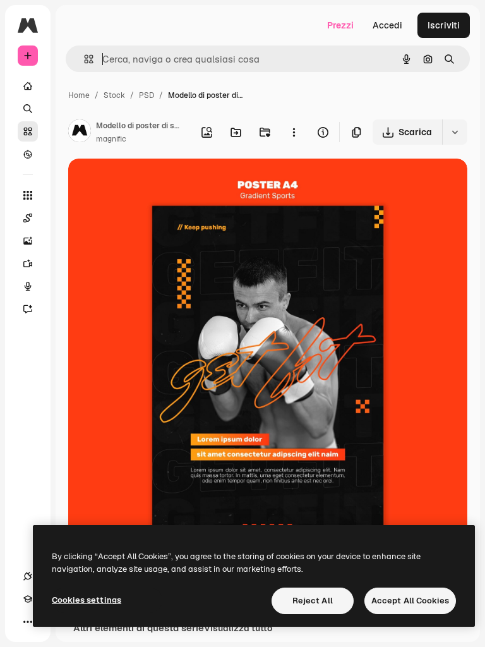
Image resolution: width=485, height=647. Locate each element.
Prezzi (340, 25)
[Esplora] (28, 154)
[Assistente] (28, 309)
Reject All (312, 600)
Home (79, 95)
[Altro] (28, 622)
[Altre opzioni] (293, 132)
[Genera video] (28, 263)
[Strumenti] (28, 195)
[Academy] (28, 599)
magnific (111, 139)
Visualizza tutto (238, 628)
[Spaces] (28, 218)
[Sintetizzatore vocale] (28, 286)
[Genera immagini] (28, 241)
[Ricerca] (28, 109)
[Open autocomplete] (83, 59)
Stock (114, 95)
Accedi (387, 25)
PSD (146, 95)
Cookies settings (86, 600)
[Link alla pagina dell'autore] (79, 132)
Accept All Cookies (410, 600)
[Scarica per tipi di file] (454, 132)
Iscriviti (444, 25)
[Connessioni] (28, 576)
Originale (151, 183)
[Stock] (28, 131)
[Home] (28, 86)
